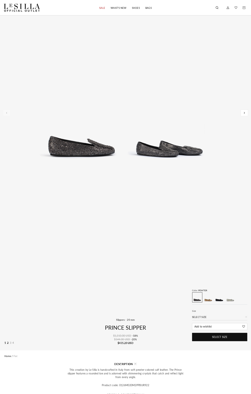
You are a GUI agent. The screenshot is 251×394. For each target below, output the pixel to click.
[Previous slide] (6, 113)
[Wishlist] (236, 7)
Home (7, 356)
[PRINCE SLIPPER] (197, 297)
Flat (15, 356)
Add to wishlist (203, 326)
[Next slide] (244, 113)
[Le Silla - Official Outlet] (22, 7)
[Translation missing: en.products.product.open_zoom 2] (169, 123)
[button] (102, 8)
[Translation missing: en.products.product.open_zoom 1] (82, 123)
